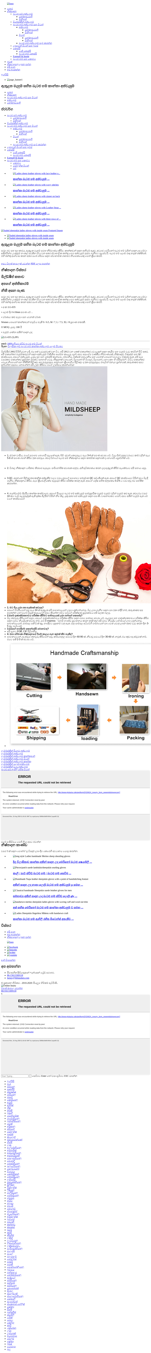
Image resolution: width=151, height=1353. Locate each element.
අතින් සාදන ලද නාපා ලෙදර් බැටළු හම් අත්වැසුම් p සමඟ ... (48, 884)
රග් (14, 168)
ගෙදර (10, 8)
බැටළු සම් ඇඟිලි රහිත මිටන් (15, 769)
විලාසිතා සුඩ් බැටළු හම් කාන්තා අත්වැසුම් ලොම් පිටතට (35, 346)
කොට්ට (17, 163)
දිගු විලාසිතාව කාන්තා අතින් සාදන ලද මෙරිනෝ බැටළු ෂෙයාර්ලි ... (52, 861)
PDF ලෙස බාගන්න (40, 263)
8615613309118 (8, 991)
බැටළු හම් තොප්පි (28, 53)
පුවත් (9, 61)
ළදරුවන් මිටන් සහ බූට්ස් (25, 46)
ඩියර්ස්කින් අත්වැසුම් (23, 22)
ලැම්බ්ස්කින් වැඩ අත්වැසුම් (14, 766)
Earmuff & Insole (21, 56)
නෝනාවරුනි (25, 16)
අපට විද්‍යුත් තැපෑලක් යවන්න (15, 263)
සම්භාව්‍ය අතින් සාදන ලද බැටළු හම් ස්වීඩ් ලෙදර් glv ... (45, 896)
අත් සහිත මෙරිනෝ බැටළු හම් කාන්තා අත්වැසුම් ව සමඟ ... (48, 907)
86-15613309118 (15, 975)
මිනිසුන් (23, 19)
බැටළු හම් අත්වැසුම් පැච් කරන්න (35, 43)
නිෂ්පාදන (12, 11)
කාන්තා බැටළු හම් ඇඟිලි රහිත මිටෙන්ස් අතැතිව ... (43, 919)
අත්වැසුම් (23, 27)
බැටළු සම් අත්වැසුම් (23, 14)
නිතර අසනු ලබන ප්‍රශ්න (19, 64)
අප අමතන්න (13, 69)
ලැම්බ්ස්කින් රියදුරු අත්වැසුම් (15, 751)
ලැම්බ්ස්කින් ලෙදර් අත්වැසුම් (15, 764)
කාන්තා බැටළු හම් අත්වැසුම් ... (31, 179)
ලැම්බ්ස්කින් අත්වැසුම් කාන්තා (16, 761)
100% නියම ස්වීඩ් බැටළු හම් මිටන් (24, 343)
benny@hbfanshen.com (18, 978)
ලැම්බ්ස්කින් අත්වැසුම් (12, 753)
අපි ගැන (11, 67)
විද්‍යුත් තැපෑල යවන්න (12, 988)
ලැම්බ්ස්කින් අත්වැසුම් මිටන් (15, 758)
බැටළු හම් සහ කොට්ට (24, 59)
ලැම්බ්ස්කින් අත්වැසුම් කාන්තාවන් (18, 756)
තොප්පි (16, 48)
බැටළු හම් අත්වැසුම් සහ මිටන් (28, 24)
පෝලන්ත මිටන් (21, 166)
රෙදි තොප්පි (25, 51)
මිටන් (22, 35)
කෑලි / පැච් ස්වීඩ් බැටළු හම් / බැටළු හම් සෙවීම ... (42, 873)
